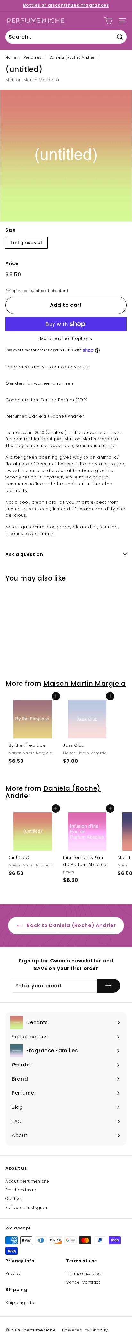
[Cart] (108, 20)
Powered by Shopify (85, 1330)
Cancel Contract (83, 1282)
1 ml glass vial (26, 242)
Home (10, 57)
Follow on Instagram (27, 1207)
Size (10, 230)
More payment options (66, 338)
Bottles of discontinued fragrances (66, 5)
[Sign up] (108, 986)
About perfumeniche (27, 1181)
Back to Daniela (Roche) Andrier (70, 925)
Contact (13, 1198)
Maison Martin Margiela (32, 80)
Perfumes (33, 57)
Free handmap (21, 1190)
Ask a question (24, 554)
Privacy (13, 1273)
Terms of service (83, 1273)
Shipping (14, 290)
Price (11, 263)
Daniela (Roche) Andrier (72, 57)
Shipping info (19, 1302)
